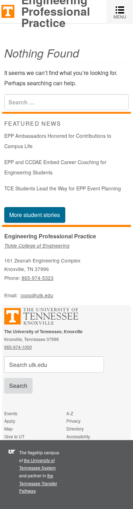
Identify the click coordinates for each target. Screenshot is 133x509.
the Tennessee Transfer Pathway (38, 483)
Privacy (73, 421)
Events (10, 413)
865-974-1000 (18, 347)
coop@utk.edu (37, 295)
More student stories (34, 215)
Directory (75, 429)
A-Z (69, 413)
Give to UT (14, 436)
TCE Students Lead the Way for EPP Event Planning (62, 188)
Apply (9, 421)
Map (8, 429)
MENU (123, 12)
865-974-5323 (38, 277)
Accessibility (78, 436)
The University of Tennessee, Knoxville (8, 11)
